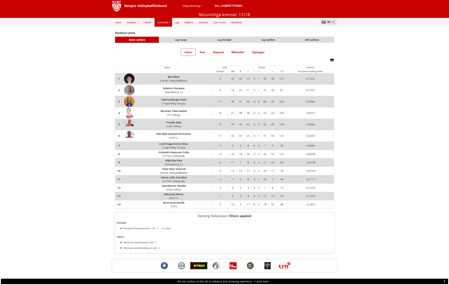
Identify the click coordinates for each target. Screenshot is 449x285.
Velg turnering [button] (191, 5)
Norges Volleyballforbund (145, 6)
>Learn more (261, 281)
